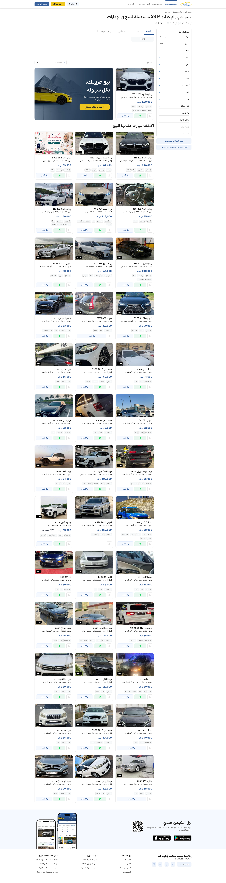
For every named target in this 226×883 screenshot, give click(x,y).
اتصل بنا (128, 863)
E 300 (93, 742)
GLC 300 (132, 640)
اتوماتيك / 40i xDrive (84, 221)
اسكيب (96, 432)
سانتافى (55, 793)
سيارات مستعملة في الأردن (48, 863)
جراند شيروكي (134, 483)
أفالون (57, 381)
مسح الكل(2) (160, 22)
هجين (149, 538)
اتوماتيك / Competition (144, 279)
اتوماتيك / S (125, 534)
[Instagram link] (154, 864)
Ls (95, 589)
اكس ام (94, 170)
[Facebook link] (173, 864)
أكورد (136, 589)
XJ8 (136, 793)
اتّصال (124, 115)
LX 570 (94, 534)
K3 (57, 589)
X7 (91, 276)
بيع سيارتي (57, 4)
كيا (61, 589)
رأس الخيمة (105, 276)
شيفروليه (62, 330)
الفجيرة (147, 742)
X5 (93, 221)
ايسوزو (60, 535)
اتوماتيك (128, 170)
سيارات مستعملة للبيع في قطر (47, 867)
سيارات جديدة (157, 4)
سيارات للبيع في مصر (90, 859)
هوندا (101, 330)
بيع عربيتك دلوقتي (93, 107)
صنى (136, 381)
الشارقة (66, 170)
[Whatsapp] (140, 115)
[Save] (119, 71)
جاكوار (141, 793)
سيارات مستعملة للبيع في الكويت (46, 859)
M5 (134, 170)
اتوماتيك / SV (83, 640)
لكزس (60, 276)
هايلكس (57, 691)
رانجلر (57, 483)
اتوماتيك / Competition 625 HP (61, 225)
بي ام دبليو (140, 106)
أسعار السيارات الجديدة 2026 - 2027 (174, 147)
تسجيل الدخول (41, 4)
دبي (108, 170)
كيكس (133, 534)
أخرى (54, 535)
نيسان (141, 381)
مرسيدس (102, 381)
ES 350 (53, 276)
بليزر (56, 330)
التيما (135, 742)
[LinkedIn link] (160, 864)
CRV (95, 330)
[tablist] (94, 31)
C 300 (95, 381)
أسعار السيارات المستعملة (174, 141)
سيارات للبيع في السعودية (89, 867)
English (72, 4)
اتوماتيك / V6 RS (47, 330)
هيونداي (62, 793)
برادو (58, 742)
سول (140, 691)
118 (52, 170)
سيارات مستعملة (171, 4)
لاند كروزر (95, 483)
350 (53, 432)
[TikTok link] (167, 864)
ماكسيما (92, 640)
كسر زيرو (109, 225)
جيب (141, 483)
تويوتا (63, 381)
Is (136, 432)
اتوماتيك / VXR (87, 483)
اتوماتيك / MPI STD (130, 691)
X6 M (133, 106)
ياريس (98, 793)
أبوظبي (147, 106)
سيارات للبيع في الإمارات (89, 863)
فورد (101, 432)
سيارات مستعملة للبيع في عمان (47, 872)
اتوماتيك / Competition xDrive (142, 110)
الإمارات (184, 864)
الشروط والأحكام (125, 867)
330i (135, 221)
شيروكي (54, 640)
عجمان (107, 330)
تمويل (49, 535)
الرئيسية (128, 859)
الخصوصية (127, 872)
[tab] (149, 31)
